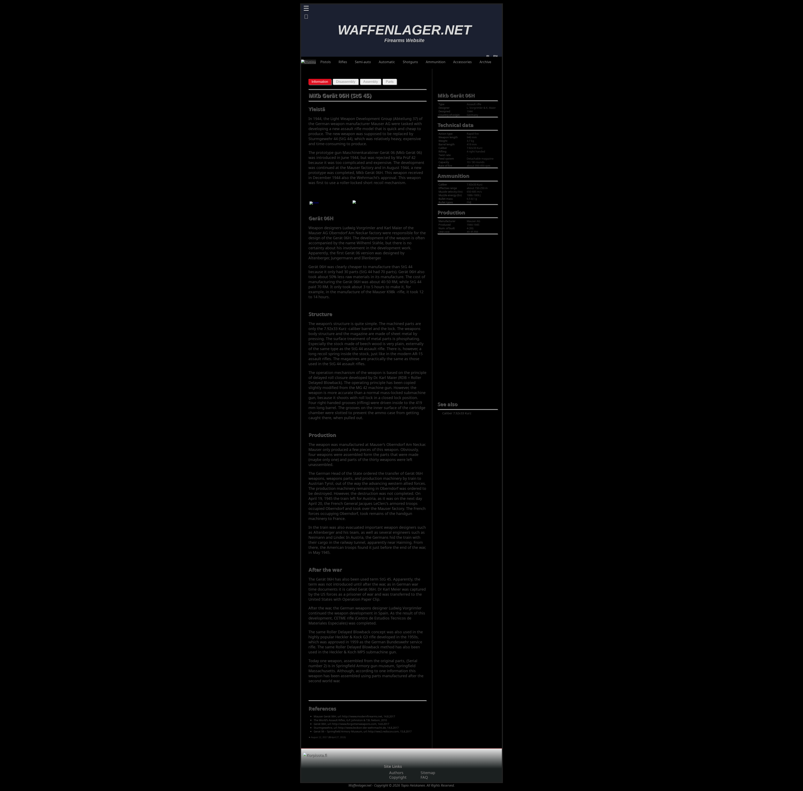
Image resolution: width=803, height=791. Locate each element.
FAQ (424, 777)
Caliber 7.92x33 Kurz (456, 413)
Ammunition (435, 62)
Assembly (370, 81)
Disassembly (345, 81)
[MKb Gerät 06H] (314, 204)
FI (488, 56)
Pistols (325, 62)
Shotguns (410, 62)
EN (495, 56)
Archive (485, 62)
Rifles (343, 62)
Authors (396, 772)
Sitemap (428, 772)
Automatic (387, 62)
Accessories (462, 62)
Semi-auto (363, 62)
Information (320, 81)
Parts (390, 81)
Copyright (398, 777)
